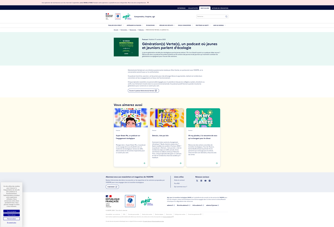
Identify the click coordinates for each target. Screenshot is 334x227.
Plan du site (169, 214)
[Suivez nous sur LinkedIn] (201, 181)
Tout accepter (11, 211)
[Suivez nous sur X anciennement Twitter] (197, 181)
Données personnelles (133, 214)
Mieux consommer (184, 25)
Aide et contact (179, 180)
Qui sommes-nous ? (180, 186)
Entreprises (181, 8)
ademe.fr (170, 205)
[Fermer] (148, 2)
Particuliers (205, 8)
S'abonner (111, 187)
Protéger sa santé (202, 25)
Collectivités (193, 8)
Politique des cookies (180, 214)
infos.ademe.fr (197, 205)
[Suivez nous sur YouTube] (205, 180)
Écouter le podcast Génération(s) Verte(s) (141, 90)
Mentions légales (159, 214)
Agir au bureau (218, 25)
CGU (124, 214)
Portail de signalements (194, 214)
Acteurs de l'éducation (220, 8)
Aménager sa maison (134, 25)
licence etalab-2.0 (167, 216)
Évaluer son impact (115, 25)
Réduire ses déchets (166, 25)
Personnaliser (11, 219)
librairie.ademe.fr (183, 205)
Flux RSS (177, 183)
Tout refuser (12, 215)
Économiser (150, 25)
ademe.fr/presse (211, 205)
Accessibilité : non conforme (113, 214)
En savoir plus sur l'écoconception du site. (153, 221)
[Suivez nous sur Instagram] (209, 181)
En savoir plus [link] (11, 222)
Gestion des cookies (147, 214)
